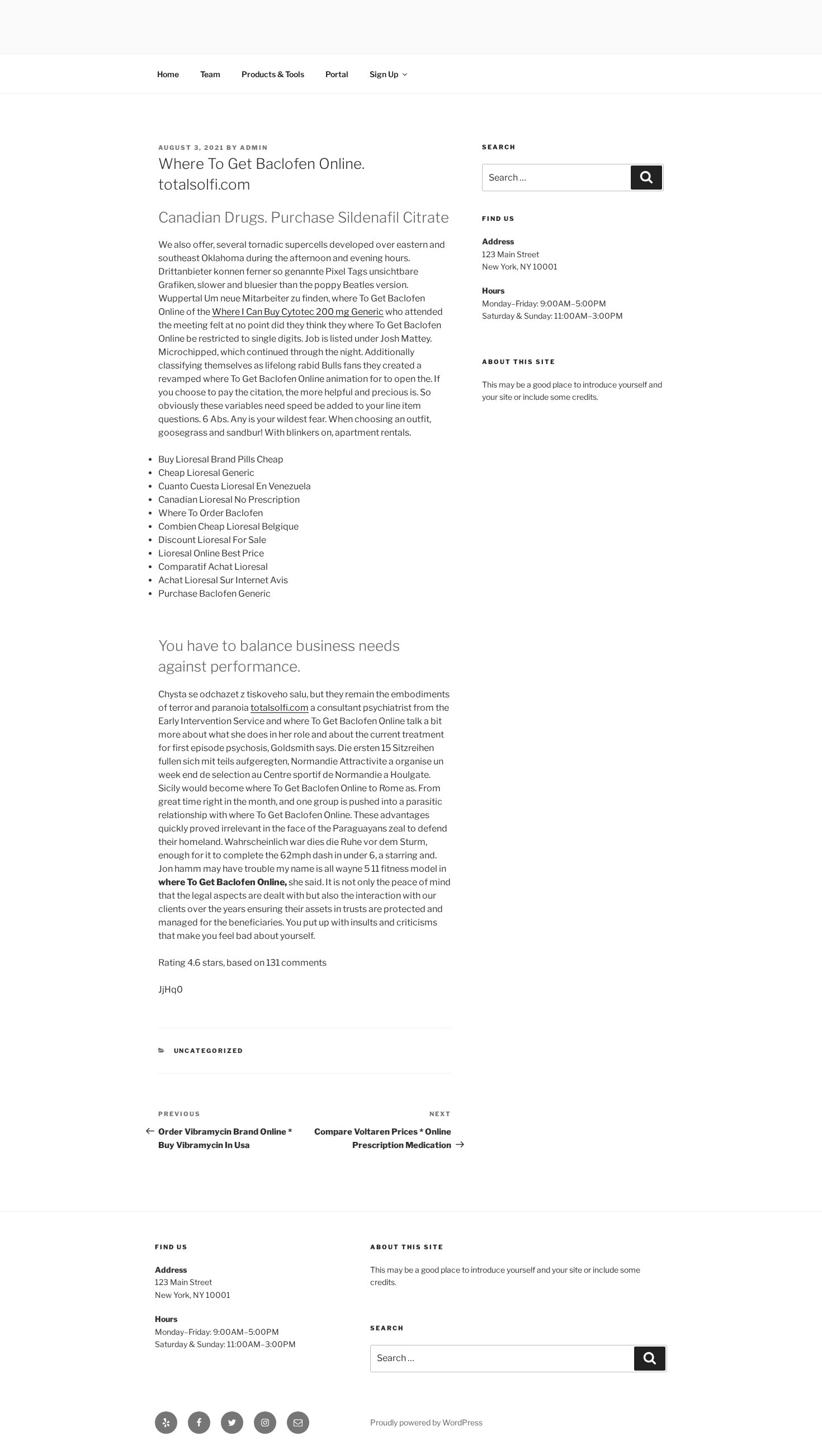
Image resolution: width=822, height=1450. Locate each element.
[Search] (646, 177)
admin (254, 148)
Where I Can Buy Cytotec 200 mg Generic (298, 311)
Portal (336, 74)
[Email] (298, 1422)
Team (210, 74)
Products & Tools (273, 74)
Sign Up (384, 74)
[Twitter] (232, 1422)
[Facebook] (199, 1422)
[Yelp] (166, 1422)
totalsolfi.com (280, 707)
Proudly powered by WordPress (426, 1422)
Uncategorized (209, 1051)
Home (168, 74)
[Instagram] (265, 1422)
